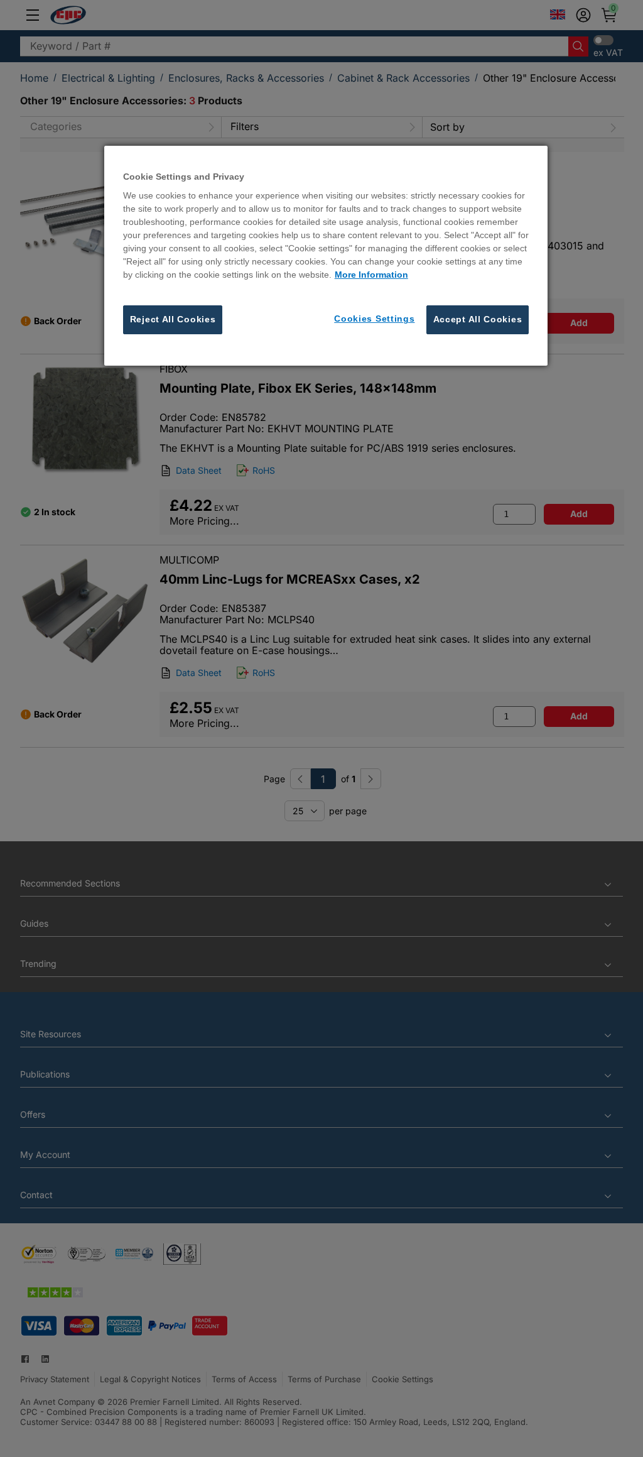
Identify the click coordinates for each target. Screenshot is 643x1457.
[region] (326, 256)
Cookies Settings (374, 319)
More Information (371, 275)
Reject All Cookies (173, 319)
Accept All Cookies (477, 319)
